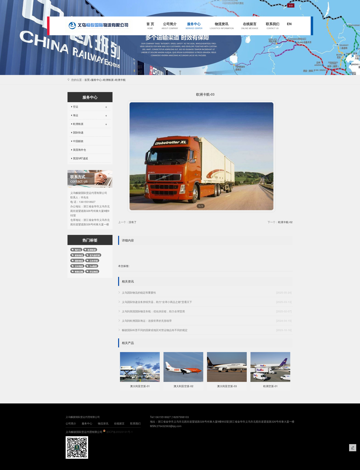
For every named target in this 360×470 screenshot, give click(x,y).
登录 (291, 5)
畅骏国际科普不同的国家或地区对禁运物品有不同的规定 (207, 330)
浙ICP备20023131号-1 (119, 432)
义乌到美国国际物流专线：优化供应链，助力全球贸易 (207, 311)
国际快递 (77, 132)
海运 (89, 115)
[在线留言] (352, 447)
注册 (283, 5)
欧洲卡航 (120, 80)
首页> (87, 80)
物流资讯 (222, 25)
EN (289, 23)
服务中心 (194, 25)
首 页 (150, 25)
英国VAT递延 (80, 158)
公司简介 (170, 25)
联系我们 (272, 25)
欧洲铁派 (108, 80)
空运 (89, 106)
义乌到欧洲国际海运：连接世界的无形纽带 (207, 320)
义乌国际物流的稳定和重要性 (207, 292)
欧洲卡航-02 (285, 222)
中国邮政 (77, 141)
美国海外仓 (79, 149)
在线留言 (249, 25)
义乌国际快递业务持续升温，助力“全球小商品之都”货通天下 (207, 302)
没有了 (132, 222)
